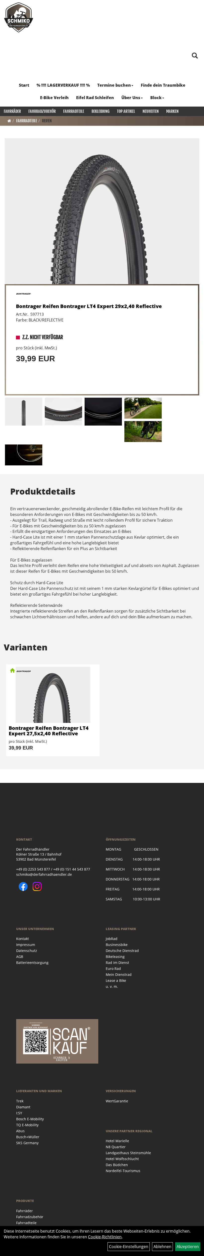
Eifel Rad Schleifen (95, 97)
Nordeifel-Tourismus (123, 1170)
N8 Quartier (116, 1146)
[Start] (9, 120)
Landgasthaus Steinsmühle (128, 1152)
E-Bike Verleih (54, 97)
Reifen (47, 120)
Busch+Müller (27, 1136)
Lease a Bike (116, 980)
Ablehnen (162, 1246)
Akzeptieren (188, 1246)
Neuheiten (151, 111)
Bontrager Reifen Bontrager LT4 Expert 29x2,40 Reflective (89, 306)
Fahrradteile (73, 111)
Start (24, 85)
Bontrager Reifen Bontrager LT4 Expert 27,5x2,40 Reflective (49, 731)
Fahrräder (12, 111)
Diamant (23, 1107)
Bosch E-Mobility (30, 1119)
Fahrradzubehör (42, 111)
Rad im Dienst (117, 962)
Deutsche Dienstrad (122, 950)
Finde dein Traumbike (163, 85)
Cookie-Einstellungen (128, 1246)
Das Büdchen (117, 1164)
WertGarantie (117, 1101)
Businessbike (117, 944)
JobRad (111, 938)
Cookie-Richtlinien (105, 1237)
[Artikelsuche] (195, 56)
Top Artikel (126, 111)
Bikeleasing (115, 956)
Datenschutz (26, 950)
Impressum (25, 944)
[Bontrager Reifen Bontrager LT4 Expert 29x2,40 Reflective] (102, 211)
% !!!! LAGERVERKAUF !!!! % (63, 85)
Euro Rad (113, 968)
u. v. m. (112, 986)
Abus (20, 1131)
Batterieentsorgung (32, 962)
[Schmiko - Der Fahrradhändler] (19, 17)
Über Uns (130, 97)
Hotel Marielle (117, 1140)
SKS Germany (27, 1142)
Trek (19, 1101)
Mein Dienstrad (119, 974)
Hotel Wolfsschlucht (122, 1158)
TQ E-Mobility (27, 1125)
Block (156, 97)
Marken (172, 111)
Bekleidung (100, 111)
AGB (19, 956)
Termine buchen (114, 85)
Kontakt (22, 938)
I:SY (19, 1113)
